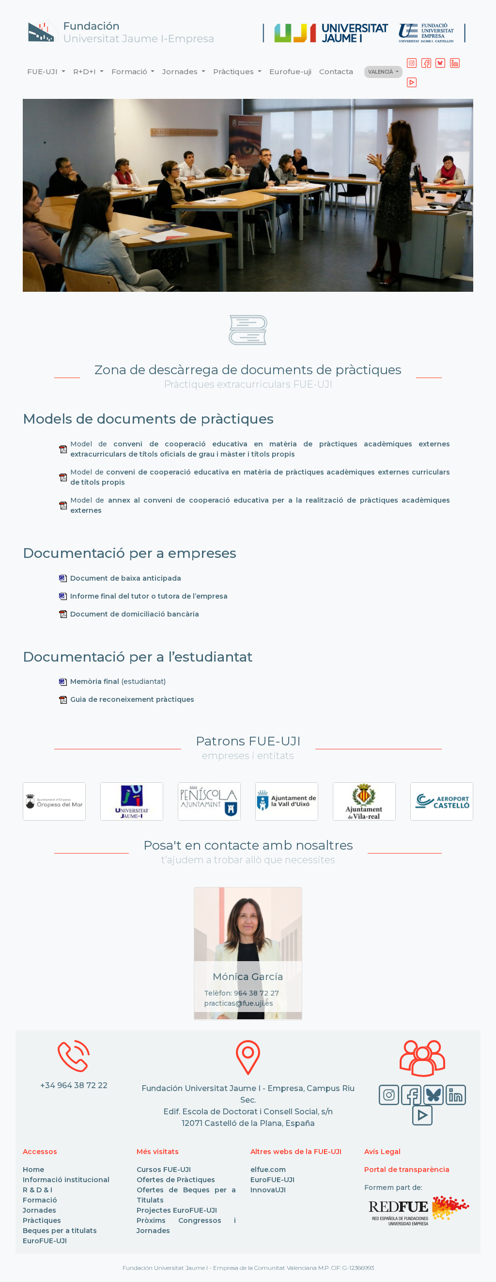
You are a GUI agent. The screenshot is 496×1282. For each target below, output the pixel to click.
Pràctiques (42, 1220)
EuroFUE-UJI (45, 1240)
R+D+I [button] (85, 71)
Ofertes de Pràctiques (176, 1179)
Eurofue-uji (290, 71)
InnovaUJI (268, 1190)
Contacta (336, 71)
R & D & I (37, 1190)
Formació (40, 1200)
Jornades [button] (181, 71)
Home (33, 1169)
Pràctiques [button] (234, 71)
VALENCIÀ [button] (381, 72)
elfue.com (268, 1169)
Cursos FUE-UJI (164, 1169)
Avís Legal (382, 1151)
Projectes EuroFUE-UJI (177, 1210)
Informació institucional (66, 1179)
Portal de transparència (407, 1169)
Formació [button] (130, 71)
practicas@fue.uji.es (238, 1003)
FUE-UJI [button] (43, 71)
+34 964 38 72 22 (74, 1085)
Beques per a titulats (60, 1230)
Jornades (39, 1210)
